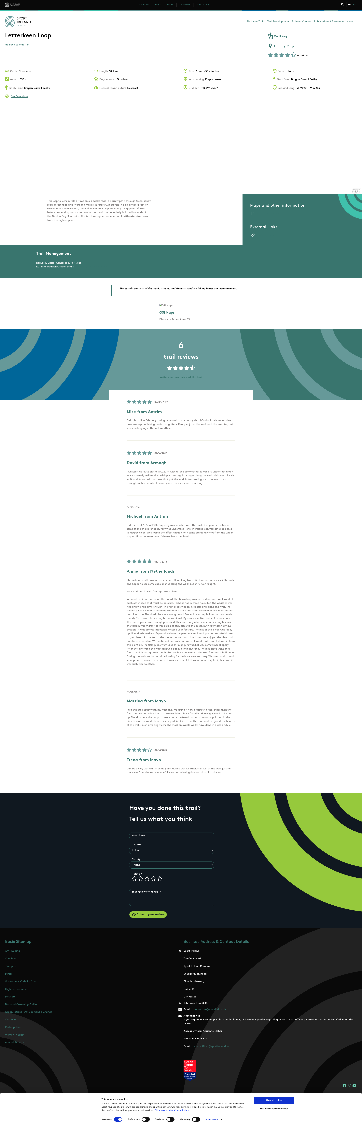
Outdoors (10, 1020)
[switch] (146, 1119)
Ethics (8, 974)
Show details (211, 1119)
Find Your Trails (256, 21)
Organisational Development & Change (28, 1012)
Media (170, 5)
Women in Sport (14, 1035)
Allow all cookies (274, 1100)
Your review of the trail (145, 892)
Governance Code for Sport (21, 981)
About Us (144, 5)
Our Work (185, 5)
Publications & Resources (329, 21)
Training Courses (302, 21)
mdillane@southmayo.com (91, 267)
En (349, 5)
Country (137, 845)
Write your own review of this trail (181, 377)
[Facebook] (344, 1086)
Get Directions (19, 96)
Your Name (138, 835)
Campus (11, 966)
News (158, 5)
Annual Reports (14, 1042)
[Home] (25, 5)
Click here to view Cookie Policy (172, 1110)
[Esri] (356, 191)
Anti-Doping (12, 951)
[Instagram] (349, 1086)
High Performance (16, 989)
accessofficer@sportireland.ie (211, 1046)
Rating (136, 874)
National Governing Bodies (21, 1004)
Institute (10, 997)
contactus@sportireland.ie (210, 1009)
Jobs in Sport (203, 5)
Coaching (11, 959)
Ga (354, 5)
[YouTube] (354, 1086)
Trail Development (278, 21)
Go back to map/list (17, 45)
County (136, 859)
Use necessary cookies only (274, 1108)
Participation (13, 1027)
